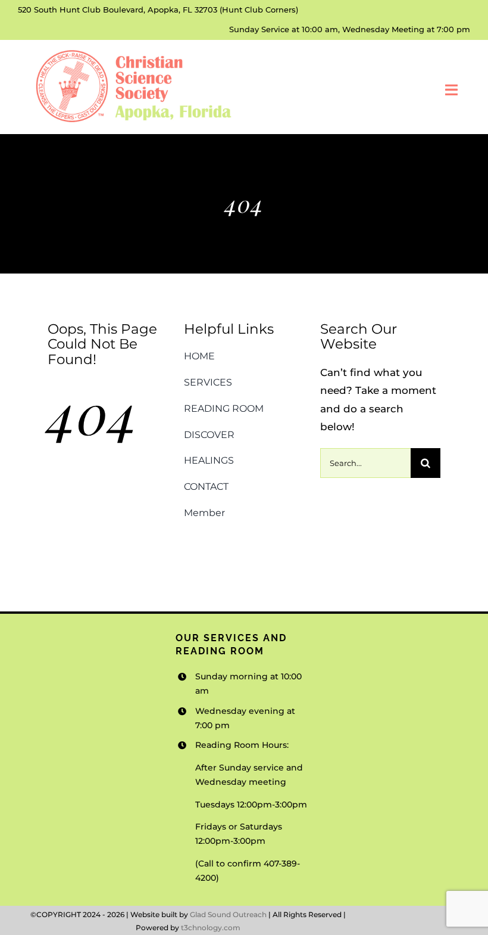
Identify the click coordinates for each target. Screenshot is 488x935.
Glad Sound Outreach (228, 914)
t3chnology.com (210, 927)
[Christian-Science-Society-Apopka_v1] (132, 51)
